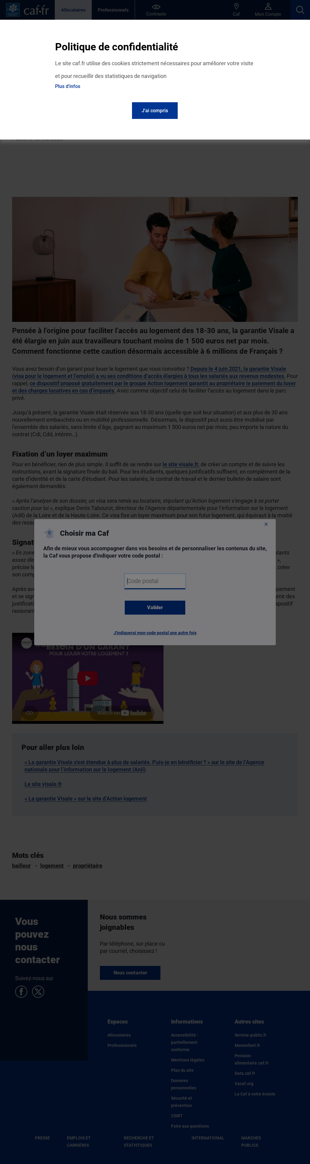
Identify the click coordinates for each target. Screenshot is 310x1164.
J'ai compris (155, 110)
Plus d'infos (67, 86)
